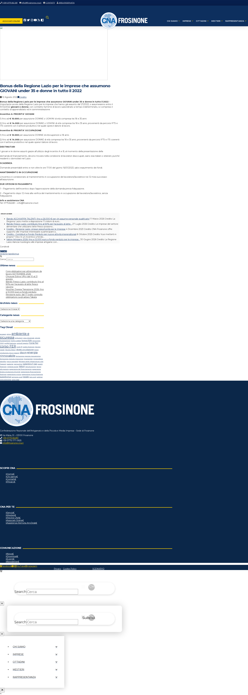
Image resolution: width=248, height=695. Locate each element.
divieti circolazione (25, 350)
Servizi (10, 512)
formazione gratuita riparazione (11, 359)
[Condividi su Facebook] (1, 251)
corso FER (8, 346)
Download (12, 556)
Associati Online (15, 520)
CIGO (2, 343)
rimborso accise (12, 367)
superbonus (5, 377)
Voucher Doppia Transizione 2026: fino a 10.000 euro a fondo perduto (25, 290)
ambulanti (19, 338)
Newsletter (12, 561)
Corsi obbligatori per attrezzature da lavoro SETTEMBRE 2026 (24, 272)
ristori (22, 366)
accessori (3, 334)
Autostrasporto (5, 341)
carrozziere (36, 341)
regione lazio (6, 254)
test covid (32, 377)
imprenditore (38, 359)
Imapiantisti (28, 359)
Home (10, 474)
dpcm (23, 352)
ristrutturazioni (30, 367)
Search (20, 592)
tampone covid (17, 377)
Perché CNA (13, 518)
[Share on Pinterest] (6, 251)
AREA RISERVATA (66, 3)
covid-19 (19, 347)
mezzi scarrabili (12, 361)
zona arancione (5, 379)
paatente (10, 364)
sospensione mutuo (14, 374)
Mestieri (11, 515)
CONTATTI (50, 3)
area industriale (28, 338)
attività (37, 338)
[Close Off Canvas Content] (2, 690)
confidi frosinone (10, 343)
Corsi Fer (33, 343)
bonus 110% (27, 340)
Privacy (10, 482)
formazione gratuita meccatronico (28, 356)
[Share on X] (2, 251)
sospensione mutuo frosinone (32, 374)
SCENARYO (98, 568)
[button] (47, 21)
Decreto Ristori (10, 350)
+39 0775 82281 (11, 438)
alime (9, 334)
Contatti (11, 479)
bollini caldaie (16, 341)
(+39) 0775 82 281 (10, 3)
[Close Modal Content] (2, 604)
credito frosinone (29, 347)
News (9, 554)
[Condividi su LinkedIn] (4, 251)
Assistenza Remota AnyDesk (21, 523)
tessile (26, 377)
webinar (40, 377)
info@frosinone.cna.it (31, 3)
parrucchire (18, 364)
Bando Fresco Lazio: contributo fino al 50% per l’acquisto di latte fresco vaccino (25, 284)
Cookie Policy (69, 568)
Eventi (10, 559)
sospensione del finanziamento (20, 369)
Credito (23, 97)
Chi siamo (12, 476)
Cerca (3, 259)
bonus (16, 254)
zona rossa (15, 379)
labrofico (3, 361)
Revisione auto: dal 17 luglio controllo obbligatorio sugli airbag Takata (24, 295)
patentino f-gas (30, 364)
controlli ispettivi (23, 343)
